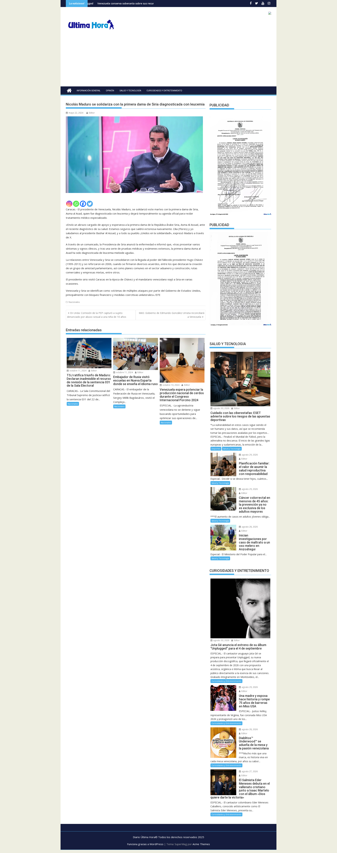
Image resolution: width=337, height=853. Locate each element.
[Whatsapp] (76, 204)
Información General (88, 90)
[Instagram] (69, 204)
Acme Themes (201, 844)
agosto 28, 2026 (249, 526)
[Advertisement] (168, 60)
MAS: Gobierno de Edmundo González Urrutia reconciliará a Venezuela (171, 314)
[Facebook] (83, 204)
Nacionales (74, 302)
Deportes (216, 448)
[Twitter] (90, 204)
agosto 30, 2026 (221, 408)
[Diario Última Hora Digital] (69, 90)
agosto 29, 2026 (249, 454)
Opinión (110, 90)
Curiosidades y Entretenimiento (164, 90)
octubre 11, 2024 (77, 370)
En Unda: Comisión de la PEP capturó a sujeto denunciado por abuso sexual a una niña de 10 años (96, 314)
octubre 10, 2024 (170, 384)
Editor (92, 112)
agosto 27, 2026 (249, 771)
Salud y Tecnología (130, 90)
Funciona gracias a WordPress (145, 844)
